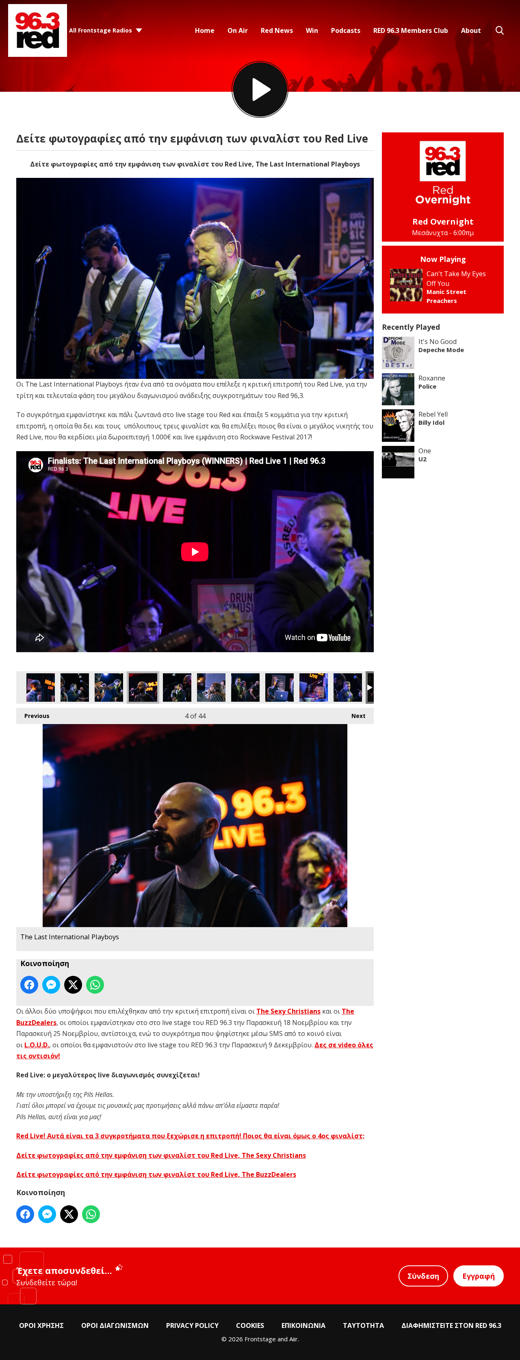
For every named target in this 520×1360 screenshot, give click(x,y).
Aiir (293, 1339)
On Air (238, 30)
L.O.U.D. (36, 1044)
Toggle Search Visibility (500, 30)
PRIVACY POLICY (192, 1325)
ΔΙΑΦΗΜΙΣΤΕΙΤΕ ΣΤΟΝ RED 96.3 (451, 1325)
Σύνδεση (423, 1276)
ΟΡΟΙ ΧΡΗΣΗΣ (41, 1325)
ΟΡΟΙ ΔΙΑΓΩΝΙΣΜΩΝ (115, 1325)
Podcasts (345, 30)
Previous (33, 716)
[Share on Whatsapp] (95, 985)
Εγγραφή (478, 1276)
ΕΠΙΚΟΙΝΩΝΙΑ (303, 1325)
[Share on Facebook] (29, 985)
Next (354, 716)
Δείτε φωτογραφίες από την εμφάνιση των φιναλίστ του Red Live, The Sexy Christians (161, 1155)
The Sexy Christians (288, 1011)
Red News (277, 30)
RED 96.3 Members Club (410, 30)
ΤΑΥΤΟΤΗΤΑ (363, 1325)
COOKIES (250, 1325)
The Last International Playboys (40, 687)
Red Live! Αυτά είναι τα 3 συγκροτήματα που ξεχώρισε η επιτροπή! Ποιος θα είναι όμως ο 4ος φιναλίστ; (190, 1135)
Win (312, 30)
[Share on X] (73, 985)
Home (204, 30)
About (471, 30)
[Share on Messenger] (51, 985)
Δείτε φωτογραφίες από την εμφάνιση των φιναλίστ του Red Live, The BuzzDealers (156, 1174)
